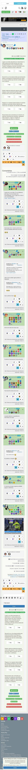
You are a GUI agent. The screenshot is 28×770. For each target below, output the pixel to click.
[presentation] (3, 598)
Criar (11, 131)
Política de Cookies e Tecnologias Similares (11, 755)
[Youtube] (22, 718)
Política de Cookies (22, 765)
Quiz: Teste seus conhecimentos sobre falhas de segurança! (11, 36)
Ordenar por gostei (12, 176)
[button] (2, 8)
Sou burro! (7, 603)
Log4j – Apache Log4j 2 (9, 198)
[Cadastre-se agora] (14, 20)
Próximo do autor (20, 134)
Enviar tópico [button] (21, 560)
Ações (2, 723)
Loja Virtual (3, 745)
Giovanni (9, 45)
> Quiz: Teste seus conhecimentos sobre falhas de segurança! (16, 575)
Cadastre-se (20, 3)
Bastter (11, 506)
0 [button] (13, 156)
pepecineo (12, 314)
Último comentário (21, 172)
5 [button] (12, 153)
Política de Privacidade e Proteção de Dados (11, 756)
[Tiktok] (12, 718)
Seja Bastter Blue (5, 740)
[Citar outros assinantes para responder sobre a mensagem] (23, 162)
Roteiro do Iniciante (5, 734)
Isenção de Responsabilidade (8, 753)
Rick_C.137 (12, 345)
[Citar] (23, 164)
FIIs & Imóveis (4, 726)
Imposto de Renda (5, 730)
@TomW (14, 263)
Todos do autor (11, 136)
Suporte (3, 747)
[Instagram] (5, 718)
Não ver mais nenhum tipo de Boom (14, 142)
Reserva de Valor (5, 727)
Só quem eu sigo (21, 176)
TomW (11, 182)
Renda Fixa (3, 729)
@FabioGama (15, 282)
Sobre (2, 750)
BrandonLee (13, 377)
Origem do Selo (13, 533)
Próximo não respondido (10, 134)
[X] (18, 718)
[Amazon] (2, 718)
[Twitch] (15, 718)
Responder (14, 128)
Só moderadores (21, 175)
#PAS (2, 736)
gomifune (12, 408)
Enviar (14, 606)
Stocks (2, 724)
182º (17, 182)
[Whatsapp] (9, 718)
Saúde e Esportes (5, 737)
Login (7, 3)
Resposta (19, 265)
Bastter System (5, 12)
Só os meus (13, 175)
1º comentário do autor (10, 172)
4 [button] (16, 462)
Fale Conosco (4, 749)
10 (12, 34)
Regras (2, 752)
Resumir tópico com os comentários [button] (17, 559)
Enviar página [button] (23, 24)
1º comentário (15, 563)
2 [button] (16, 235)
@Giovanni (14, 450)
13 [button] (6, 153)
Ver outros (16, 131)
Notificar (22, 563)
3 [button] (16, 299)
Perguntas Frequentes (6, 746)
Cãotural (3, 739)
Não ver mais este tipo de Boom (14, 139)
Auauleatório (18, 136)
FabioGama (12, 216)
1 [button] (16, 420)
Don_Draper (13, 477)
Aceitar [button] (15, 767)
